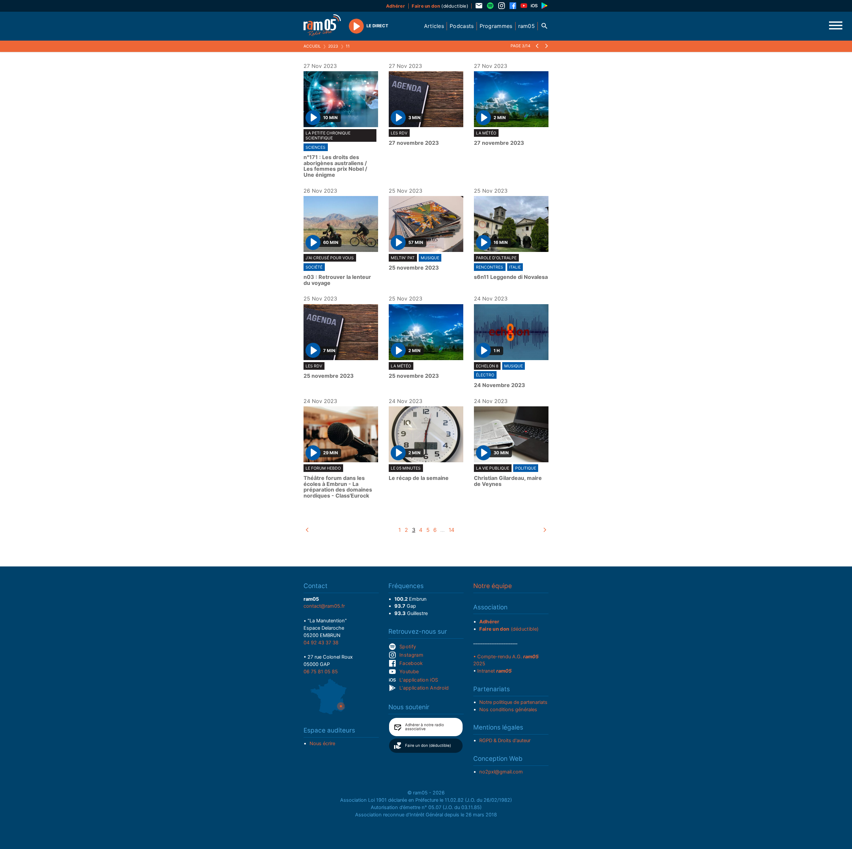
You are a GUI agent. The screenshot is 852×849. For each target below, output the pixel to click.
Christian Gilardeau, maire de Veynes (508, 481)
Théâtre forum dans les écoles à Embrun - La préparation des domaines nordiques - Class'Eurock (338, 487)
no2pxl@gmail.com (501, 772)
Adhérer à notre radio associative (424, 727)
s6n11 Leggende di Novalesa (511, 277)
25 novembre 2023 (414, 268)
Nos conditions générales (508, 710)
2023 (333, 46)
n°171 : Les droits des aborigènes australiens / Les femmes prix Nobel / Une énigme (335, 166)
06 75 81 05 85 (321, 672)
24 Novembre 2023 (499, 385)
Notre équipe (492, 586)
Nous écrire (322, 743)
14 (451, 530)
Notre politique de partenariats (513, 702)
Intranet (494, 671)
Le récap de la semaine (419, 478)
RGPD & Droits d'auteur (505, 740)
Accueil (312, 46)
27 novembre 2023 (414, 143)
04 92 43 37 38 (321, 643)
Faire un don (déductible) (428, 745)
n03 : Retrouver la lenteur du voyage (337, 280)
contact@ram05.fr (324, 606)
